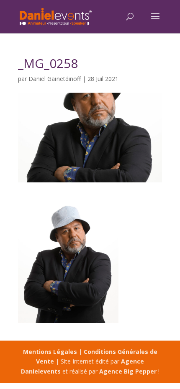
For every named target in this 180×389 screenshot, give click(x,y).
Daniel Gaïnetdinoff (54, 79)
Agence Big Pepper (128, 371)
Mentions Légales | (53, 352)
